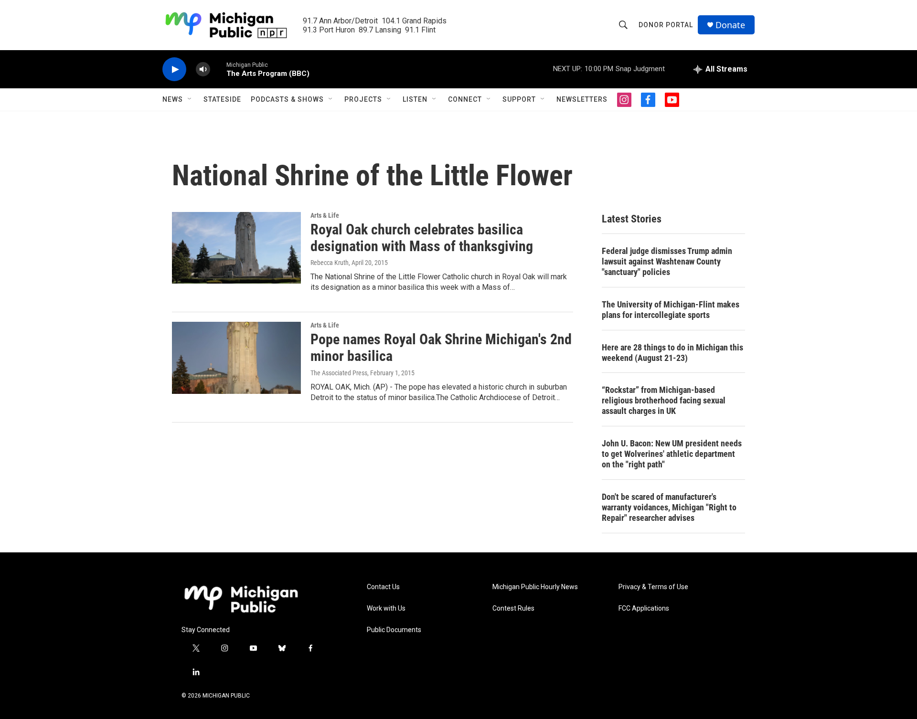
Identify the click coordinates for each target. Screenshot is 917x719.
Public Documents (394, 630)
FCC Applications (643, 608)
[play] (174, 69)
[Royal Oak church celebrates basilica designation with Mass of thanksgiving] (236, 248)
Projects (363, 99)
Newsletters (582, 99)
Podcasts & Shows (287, 99)
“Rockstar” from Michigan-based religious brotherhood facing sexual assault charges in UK (663, 400)
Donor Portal (666, 25)
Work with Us (386, 608)
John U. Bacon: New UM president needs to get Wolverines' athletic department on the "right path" (672, 453)
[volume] (203, 69)
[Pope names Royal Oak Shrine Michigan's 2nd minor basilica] (236, 357)
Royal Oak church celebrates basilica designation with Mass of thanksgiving (421, 237)
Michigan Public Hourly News (535, 587)
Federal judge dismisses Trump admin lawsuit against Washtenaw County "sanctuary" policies (667, 261)
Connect (465, 99)
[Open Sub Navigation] (190, 99)
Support (519, 99)
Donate (730, 25)
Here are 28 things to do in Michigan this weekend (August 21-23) (672, 352)
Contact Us (383, 587)
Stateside (222, 99)
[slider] (218, 69)
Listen (415, 99)
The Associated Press (338, 373)
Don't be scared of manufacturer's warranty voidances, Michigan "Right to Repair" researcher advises (669, 507)
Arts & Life (324, 215)
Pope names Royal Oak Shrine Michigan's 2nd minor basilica (441, 347)
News (172, 99)
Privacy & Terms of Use (653, 587)
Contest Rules (513, 608)
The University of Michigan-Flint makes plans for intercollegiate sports (670, 309)
